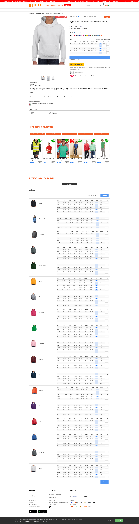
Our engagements (33, 504)
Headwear (82, 10)
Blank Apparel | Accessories (37, 133)
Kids (85, 133)
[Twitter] (104, 60)
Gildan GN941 (32, 84)
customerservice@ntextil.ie (55, 494)
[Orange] (101, 35)
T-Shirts (41, 10)
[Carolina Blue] (98, 35)
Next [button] (50, 46)
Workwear (91, 10)
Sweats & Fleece (51, 10)
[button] (101, 5)
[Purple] (89, 35)
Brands (33, 10)
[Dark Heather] (94, 35)
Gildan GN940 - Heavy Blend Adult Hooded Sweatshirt (42, 103)
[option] (48, 40)
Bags (60, 10)
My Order (60, 5)
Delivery (30, 498)
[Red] (74, 35)
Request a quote (79, 72)
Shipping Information (51, 5)
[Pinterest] (106, 60)
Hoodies (69, 133)
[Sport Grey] (78, 35)
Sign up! (86, 496)
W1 (81, 27)
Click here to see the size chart (103, 39)
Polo (67, 10)
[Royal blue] (80, 35)
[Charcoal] (99, 35)
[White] (72, 35)
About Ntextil (31, 493)
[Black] (71, 35)
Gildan (72, 21)
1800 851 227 (52, 500)
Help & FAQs (31, 502)
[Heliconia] (83, 35)
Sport (99, 10)
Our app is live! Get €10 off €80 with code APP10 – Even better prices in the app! (89, 1)
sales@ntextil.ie (52, 497)
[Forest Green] (85, 35)
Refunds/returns (32, 500)
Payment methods (33, 496)
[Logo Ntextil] (37, 5)
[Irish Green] (92, 35)
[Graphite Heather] (96, 35)
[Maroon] (90, 35)
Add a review (69, 184)
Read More (80, 519)
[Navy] (76, 35)
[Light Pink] (81, 35)
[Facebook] (102, 60)
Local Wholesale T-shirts (34, 506)
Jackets (74, 10)
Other (105, 10)
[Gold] (87, 35)
